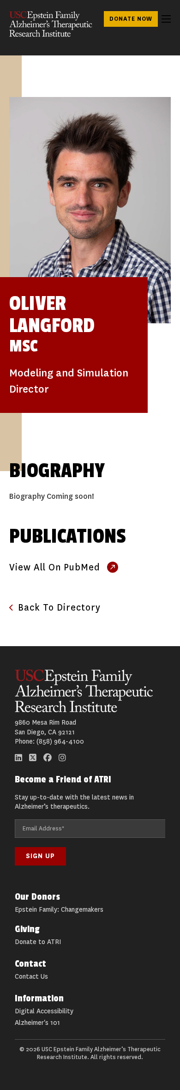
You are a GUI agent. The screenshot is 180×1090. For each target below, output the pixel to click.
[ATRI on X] (32, 757)
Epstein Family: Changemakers (59, 909)
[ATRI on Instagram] (62, 757)
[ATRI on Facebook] (47, 757)
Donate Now (130, 19)
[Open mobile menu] (166, 19)
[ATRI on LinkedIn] (18, 757)
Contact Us (31, 976)
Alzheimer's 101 (37, 1022)
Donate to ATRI (38, 942)
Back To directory (59, 607)
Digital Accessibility (44, 1011)
